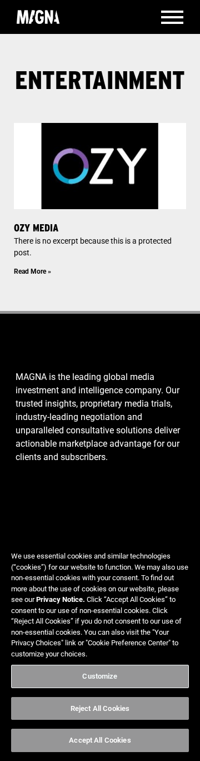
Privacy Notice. (60, 599)
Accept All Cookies (100, 740)
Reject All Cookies (100, 708)
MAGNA (38, 17)
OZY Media (36, 227)
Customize (99, 676)
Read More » (32, 271)
